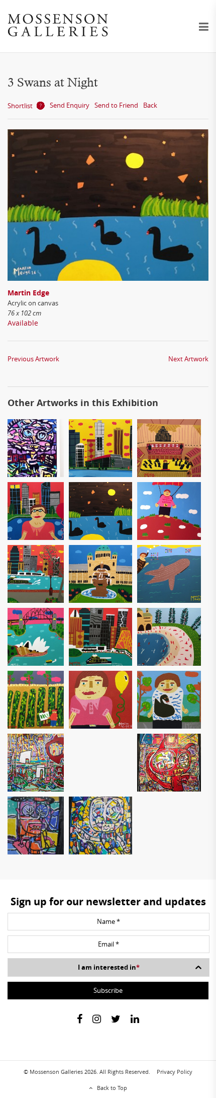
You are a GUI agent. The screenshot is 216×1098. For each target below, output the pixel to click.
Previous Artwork (33, 358)
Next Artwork (188, 358)
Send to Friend (116, 105)
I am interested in (109, 967)
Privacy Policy (174, 1071)
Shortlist (20, 105)
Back (150, 105)
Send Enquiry (69, 105)
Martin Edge (28, 292)
